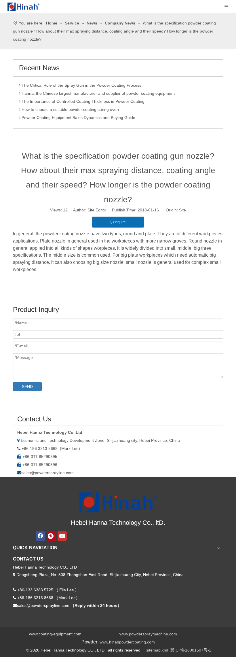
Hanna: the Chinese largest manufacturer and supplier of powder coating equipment (97, 91)
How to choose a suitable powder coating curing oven (69, 107)
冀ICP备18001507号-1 (190, 650)
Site (182, 210)
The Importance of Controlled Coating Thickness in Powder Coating (82, 99)
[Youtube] (62, 536)
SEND (27, 386)
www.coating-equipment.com (55, 634)
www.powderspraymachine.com (148, 634)
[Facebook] (40, 536)
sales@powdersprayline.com (47, 472)
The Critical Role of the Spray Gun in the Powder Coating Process (80, 83)
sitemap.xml (157, 650)
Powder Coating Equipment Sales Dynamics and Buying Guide (77, 115)
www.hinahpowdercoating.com (127, 642)
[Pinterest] (51, 536)
